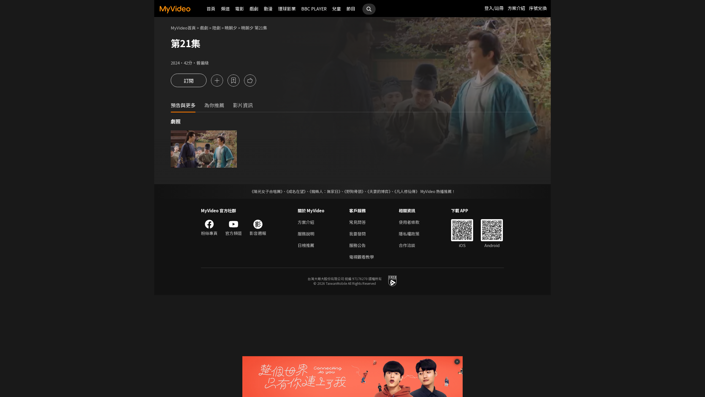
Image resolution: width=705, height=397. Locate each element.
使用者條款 (409, 222)
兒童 (336, 8)
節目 (350, 8)
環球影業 (287, 8)
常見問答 (357, 222)
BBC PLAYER (314, 8)
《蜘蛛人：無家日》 (325, 191)
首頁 (211, 8)
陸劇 (216, 28)
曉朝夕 (231, 28)
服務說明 (306, 234)
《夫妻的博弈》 (379, 191)
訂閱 (189, 80)
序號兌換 (538, 8)
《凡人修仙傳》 (406, 191)
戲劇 (254, 8)
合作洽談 (407, 245)
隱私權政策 (409, 234)
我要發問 (357, 234)
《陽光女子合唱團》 (266, 191)
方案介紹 (516, 8)
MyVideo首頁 (183, 28)
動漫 (268, 8)
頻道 (225, 8)
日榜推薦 (306, 245)
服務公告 (357, 245)
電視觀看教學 (361, 257)
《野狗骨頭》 (354, 191)
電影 (239, 8)
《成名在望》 (296, 191)
